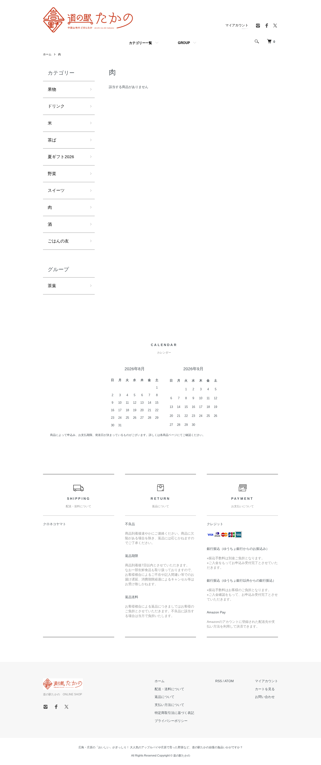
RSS (218, 681)
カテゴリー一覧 (140, 42)
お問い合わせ (265, 697)
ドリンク (56, 106)
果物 (52, 89)
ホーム (47, 54)
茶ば (52, 140)
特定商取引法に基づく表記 (174, 713)
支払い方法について (169, 705)
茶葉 (52, 285)
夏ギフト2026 (61, 156)
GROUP (184, 42)
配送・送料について (169, 689)
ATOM (229, 681)
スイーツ (56, 190)
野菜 (52, 173)
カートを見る (265, 689)
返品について (164, 697)
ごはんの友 (58, 241)
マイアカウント (236, 25)
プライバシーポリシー (171, 721)
